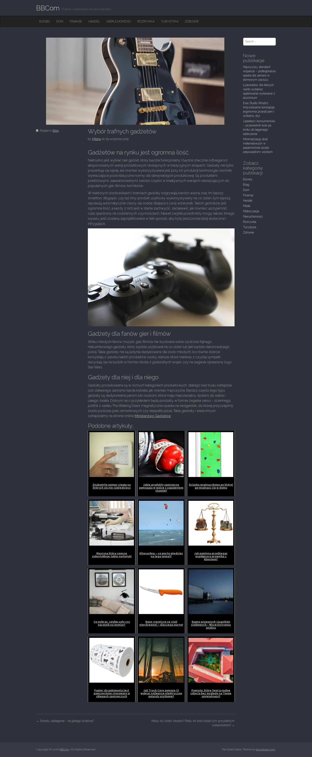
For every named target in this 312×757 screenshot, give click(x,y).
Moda (246, 206)
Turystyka (169, 21)
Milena (96, 139)
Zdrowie (192, 21)
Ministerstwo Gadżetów (153, 416)
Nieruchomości (119, 21)
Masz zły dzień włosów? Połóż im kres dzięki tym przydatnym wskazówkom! (193, 723)
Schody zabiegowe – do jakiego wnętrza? (65, 721)
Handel (94, 21)
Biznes (44, 21)
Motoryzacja (251, 211)
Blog (56, 130)
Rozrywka (146, 21)
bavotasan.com (265, 749)
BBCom (48, 8)
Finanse (76, 21)
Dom (59, 21)
